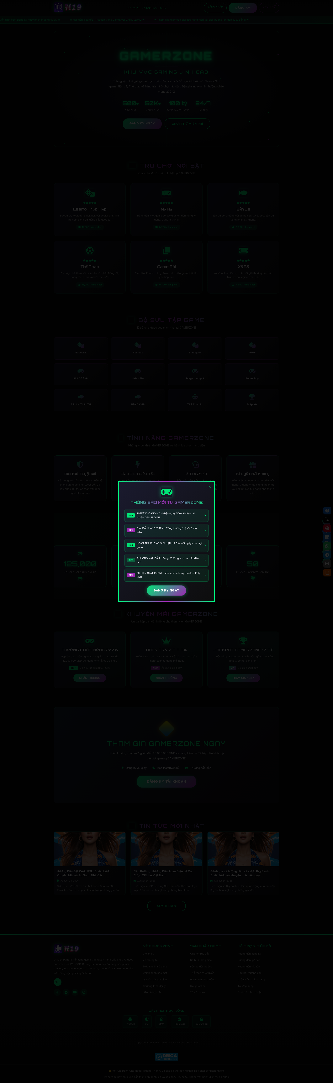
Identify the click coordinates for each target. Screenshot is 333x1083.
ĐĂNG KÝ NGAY (166, 590)
